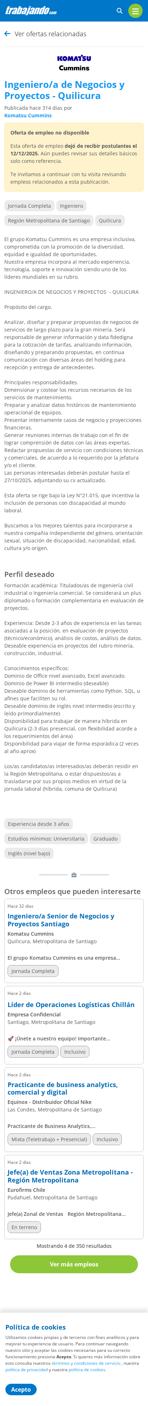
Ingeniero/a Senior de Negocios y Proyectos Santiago (61, 920)
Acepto (21, 1389)
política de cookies (87, 1370)
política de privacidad (26, 1370)
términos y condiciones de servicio (86, 1363)
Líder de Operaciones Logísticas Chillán (71, 1005)
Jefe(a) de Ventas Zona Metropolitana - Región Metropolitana (70, 1176)
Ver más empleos (74, 1264)
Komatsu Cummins (28, 115)
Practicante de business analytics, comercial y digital (63, 1088)
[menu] (135, 11)
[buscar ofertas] (119, 11)
